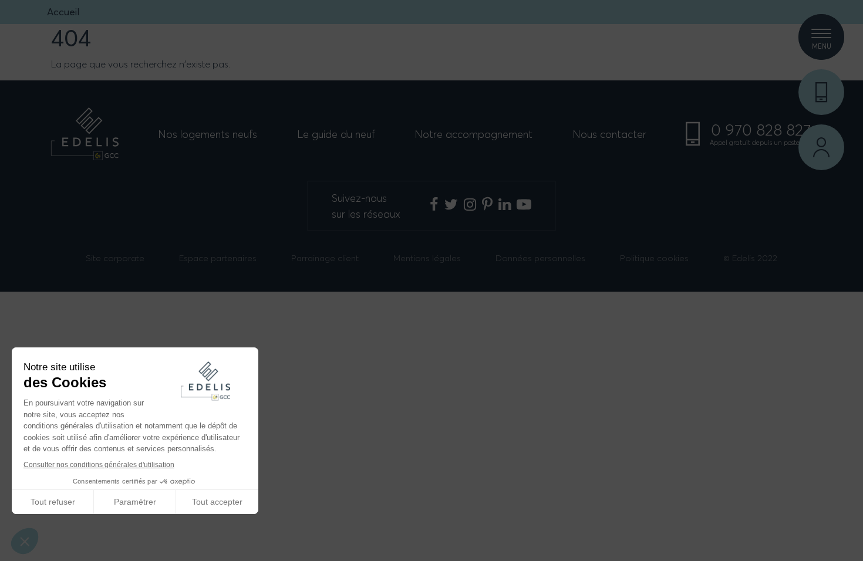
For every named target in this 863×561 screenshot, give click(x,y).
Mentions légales (427, 257)
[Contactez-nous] (821, 92)
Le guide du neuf (336, 134)
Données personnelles (540, 257)
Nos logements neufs (207, 134)
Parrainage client (325, 257)
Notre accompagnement (473, 134)
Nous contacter (609, 134)
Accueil (63, 12)
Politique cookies (654, 257)
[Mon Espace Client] (821, 147)
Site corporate (115, 257)
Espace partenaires (218, 257)
